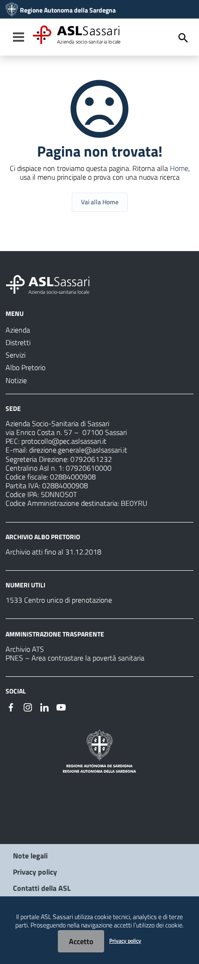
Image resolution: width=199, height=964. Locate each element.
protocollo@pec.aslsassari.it (63, 441)
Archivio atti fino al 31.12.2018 (53, 551)
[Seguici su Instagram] (27, 706)
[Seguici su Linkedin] (44, 706)
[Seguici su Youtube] (61, 706)
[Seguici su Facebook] (11, 706)
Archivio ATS (25, 649)
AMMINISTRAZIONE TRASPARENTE (55, 634)
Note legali (30, 855)
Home (179, 168)
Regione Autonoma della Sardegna (68, 10)
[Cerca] (183, 38)
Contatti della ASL (42, 888)
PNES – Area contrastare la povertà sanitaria (75, 657)
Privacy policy (35, 871)
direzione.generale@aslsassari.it (78, 449)
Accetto (81, 941)
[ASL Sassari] (12, 10)
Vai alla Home (99, 202)
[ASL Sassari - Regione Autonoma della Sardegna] (54, 283)
